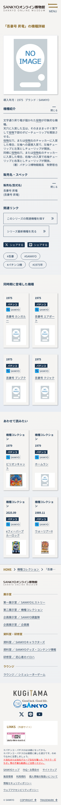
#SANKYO (30, 256)
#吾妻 (10, 256)
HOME (7, 569)
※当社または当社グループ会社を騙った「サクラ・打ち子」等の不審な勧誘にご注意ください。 (29, 761)
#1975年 (38, 265)
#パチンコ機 (14, 265)
